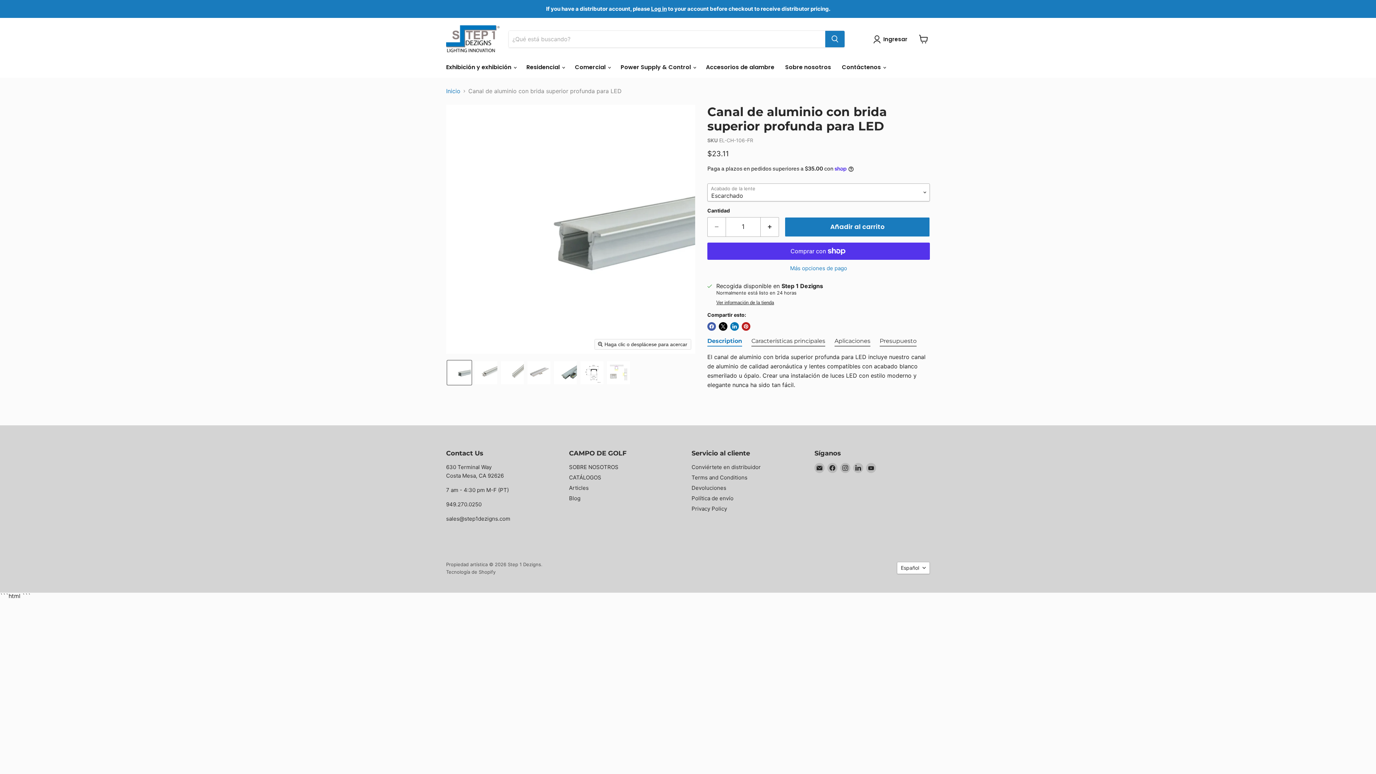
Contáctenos (862, 67)
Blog (574, 498)
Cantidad (718, 211)
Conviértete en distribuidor (726, 467)
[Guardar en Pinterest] (746, 326)
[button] (459, 372)
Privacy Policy (709, 508)
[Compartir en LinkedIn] (734, 326)
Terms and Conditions (719, 477)
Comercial (591, 67)
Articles (579, 487)
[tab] (724, 341)
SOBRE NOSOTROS (593, 467)
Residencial (543, 67)
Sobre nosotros (808, 67)
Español (910, 568)
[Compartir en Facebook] (711, 326)
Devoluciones (709, 487)
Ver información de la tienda (745, 302)
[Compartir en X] (723, 326)
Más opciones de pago (818, 268)
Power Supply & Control (656, 67)
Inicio (453, 91)
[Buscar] (835, 39)
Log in (659, 8)
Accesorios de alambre (740, 67)
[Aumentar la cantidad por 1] (770, 227)
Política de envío (713, 498)
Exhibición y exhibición (479, 67)
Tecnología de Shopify (471, 572)
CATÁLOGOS (585, 477)
